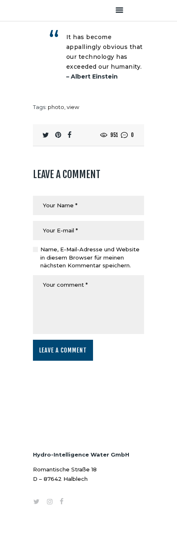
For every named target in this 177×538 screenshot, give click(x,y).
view (73, 107)
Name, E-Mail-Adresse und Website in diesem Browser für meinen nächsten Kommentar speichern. (90, 257)
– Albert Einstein (92, 76)
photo (56, 107)
